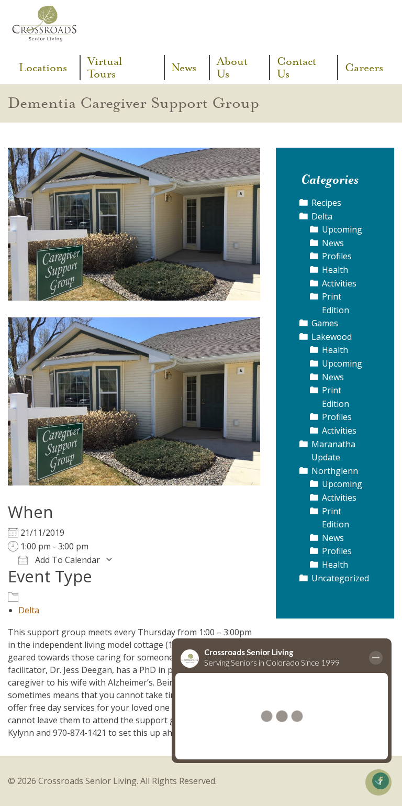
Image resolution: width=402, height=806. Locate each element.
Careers (364, 67)
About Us (232, 67)
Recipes (326, 202)
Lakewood (331, 337)
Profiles (337, 256)
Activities (339, 283)
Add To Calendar (66, 560)
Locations (43, 67)
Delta (28, 610)
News (183, 67)
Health (335, 269)
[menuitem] (46, 67)
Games (324, 323)
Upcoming (342, 229)
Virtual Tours (104, 67)
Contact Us (296, 67)
